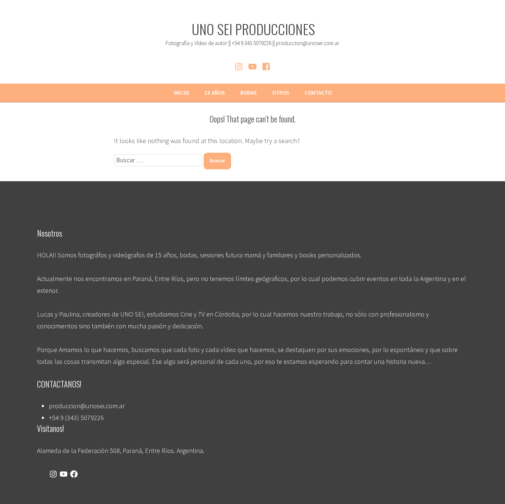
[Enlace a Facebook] (74, 474)
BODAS (248, 92)
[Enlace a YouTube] (63, 474)
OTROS (280, 92)
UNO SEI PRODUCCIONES (253, 28)
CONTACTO (318, 92)
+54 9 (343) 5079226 (76, 417)
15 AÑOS (214, 92)
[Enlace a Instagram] (53, 474)
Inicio (181, 92)
